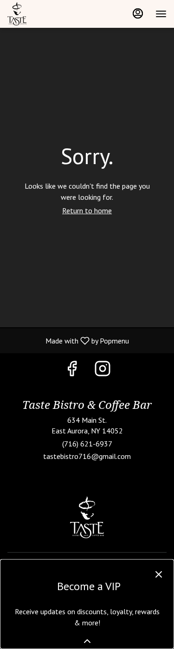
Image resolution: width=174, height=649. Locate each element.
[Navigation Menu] (161, 14)
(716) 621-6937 (87, 443)
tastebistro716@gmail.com (87, 456)
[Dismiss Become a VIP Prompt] (159, 574)
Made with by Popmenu (68, 340)
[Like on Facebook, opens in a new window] (72, 370)
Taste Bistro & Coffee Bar (87, 517)
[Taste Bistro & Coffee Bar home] (49, 13)
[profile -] (137, 13)
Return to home (87, 210)
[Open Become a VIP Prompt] (87, 641)
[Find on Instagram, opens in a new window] (102, 370)
